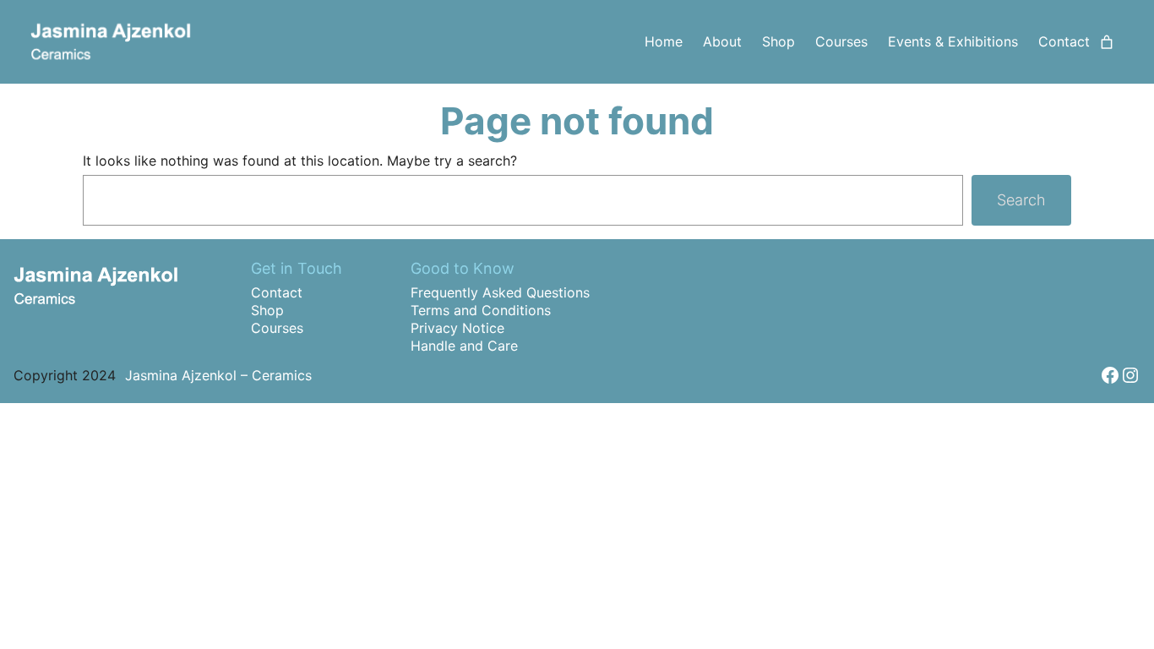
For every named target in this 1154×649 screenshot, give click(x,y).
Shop (267, 310)
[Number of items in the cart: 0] (1107, 42)
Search (1021, 200)
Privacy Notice (457, 327)
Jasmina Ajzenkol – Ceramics (218, 375)
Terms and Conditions (481, 310)
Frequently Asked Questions (500, 292)
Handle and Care (464, 345)
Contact (276, 292)
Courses (277, 327)
